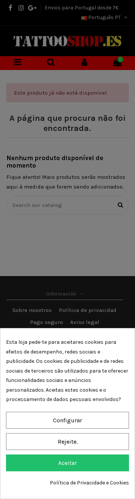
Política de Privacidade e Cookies (89, 483)
